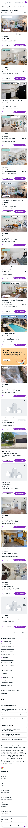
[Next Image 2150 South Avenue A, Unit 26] (24, 605)
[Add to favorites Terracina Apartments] (25, 117)
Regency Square (8, 304)
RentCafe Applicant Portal (6, 797)
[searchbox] (16, 2)
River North (6, 105)
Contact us (3, 776)
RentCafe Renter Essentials (7, 795)
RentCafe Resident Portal (6, 799)
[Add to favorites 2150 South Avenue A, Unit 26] (25, 598)
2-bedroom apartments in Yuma (7, 649)
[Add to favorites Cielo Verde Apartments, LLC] (25, 316)
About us (3, 773)
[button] (14, 23)
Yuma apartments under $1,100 (7, 665)
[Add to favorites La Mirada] (25, 50)
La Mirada (6, 71)
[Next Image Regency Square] (24, 290)
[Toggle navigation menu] (2, 2)
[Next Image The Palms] (24, 256)
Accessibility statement (6, 811)
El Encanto (6, 38)
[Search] (26, 2)
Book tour (8, 45)
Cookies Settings (4, 813)
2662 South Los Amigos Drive (11, 389)
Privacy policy (4, 806)
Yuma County (14, 632)
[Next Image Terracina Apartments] (24, 123)
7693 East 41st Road (9, 586)
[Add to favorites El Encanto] (25, 17)
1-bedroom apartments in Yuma (7, 646)
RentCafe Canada (5, 790)
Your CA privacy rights (5, 809)
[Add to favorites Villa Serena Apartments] (25, 150)
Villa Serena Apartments (10, 171)
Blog (2, 780)
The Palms (6, 271)
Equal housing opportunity (7, 821)
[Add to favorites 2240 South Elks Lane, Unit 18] (25, 498)
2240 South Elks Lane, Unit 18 (11, 520)
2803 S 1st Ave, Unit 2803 (10, 553)
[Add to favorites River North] (25, 83)
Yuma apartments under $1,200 (7, 668)
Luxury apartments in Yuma (7, 682)
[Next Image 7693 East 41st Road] (24, 572)
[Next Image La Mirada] (24, 57)
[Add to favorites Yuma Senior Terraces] (25, 401)
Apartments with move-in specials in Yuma (10, 690)
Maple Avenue (7, 486)
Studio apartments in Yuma (6, 643)
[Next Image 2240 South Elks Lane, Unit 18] (24, 505)
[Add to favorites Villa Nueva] (25, 216)
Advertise (3, 783)
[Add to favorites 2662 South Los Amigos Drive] (25, 367)
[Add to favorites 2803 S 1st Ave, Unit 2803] (25, 532)
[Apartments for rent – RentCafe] (4, 768)
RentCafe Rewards (5, 792)
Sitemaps (3, 785)
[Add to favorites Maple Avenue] (25, 465)
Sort (25, 12)
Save (13, 825)
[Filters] (25, 7)
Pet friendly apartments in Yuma (7, 680)
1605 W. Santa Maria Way (10, 453)
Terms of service (4, 804)
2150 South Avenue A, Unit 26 (11, 620)
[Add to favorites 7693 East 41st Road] (25, 565)
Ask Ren (22, 825)
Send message (20, 45)
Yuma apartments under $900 (7, 660)
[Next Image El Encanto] (24, 23)
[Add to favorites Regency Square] (25, 283)
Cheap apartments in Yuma (6, 685)
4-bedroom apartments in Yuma (7, 654)
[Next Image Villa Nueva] (24, 223)
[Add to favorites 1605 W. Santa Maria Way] (25, 434)
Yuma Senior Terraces (9, 422)
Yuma (20, 632)
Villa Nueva (6, 238)
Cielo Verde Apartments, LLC (11, 338)
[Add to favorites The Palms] (25, 250)
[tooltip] (5, 36)
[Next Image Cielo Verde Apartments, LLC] (24, 323)
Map (7, 825)
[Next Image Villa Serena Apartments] (24, 157)
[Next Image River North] (24, 90)
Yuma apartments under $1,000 (7, 662)
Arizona (8, 632)
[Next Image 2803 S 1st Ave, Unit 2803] (24, 538)
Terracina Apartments (9, 138)
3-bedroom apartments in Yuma (7, 651)
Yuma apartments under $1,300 (7, 670)
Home (3, 632)
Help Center (3, 778)
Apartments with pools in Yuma (7, 687)
